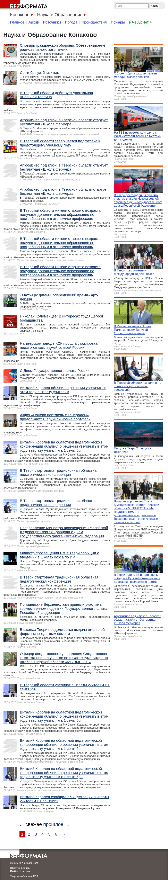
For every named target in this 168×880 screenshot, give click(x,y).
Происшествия (94, 22)
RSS (35, 876)
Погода (71, 22)
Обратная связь (20, 868)
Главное (17, 22)
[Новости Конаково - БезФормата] (24, 5)
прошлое (53, 824)
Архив (33, 22)
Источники (52, 22)
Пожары (118, 22)
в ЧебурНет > (140, 22)
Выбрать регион (20, 871)
